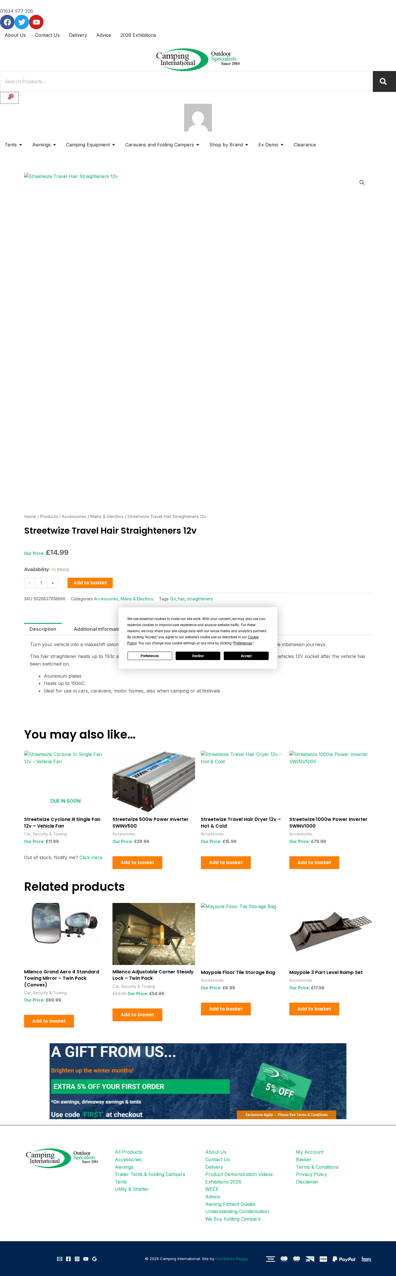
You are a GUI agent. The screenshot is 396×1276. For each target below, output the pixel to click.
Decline (198, 656)
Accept (246, 656)
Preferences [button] (243, 643)
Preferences (150, 656)
